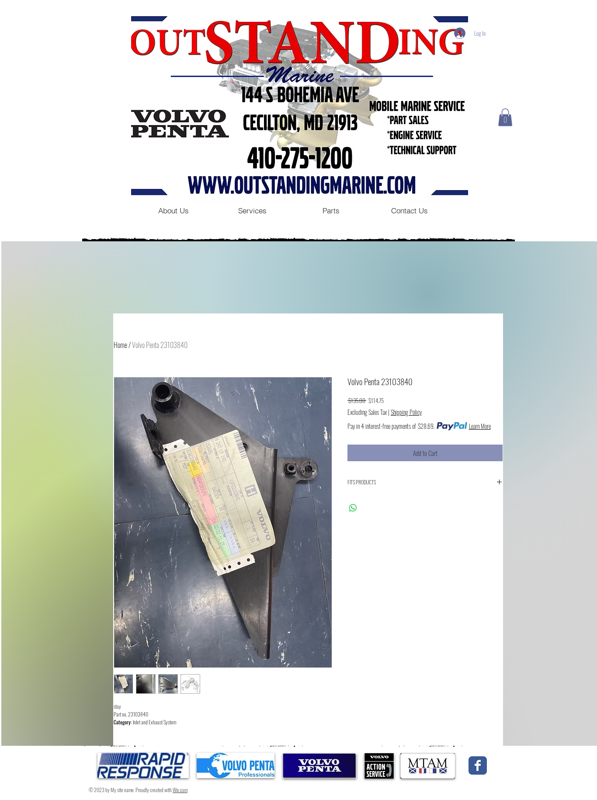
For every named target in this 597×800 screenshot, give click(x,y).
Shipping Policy (406, 412)
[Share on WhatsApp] (353, 508)
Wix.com (180, 789)
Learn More (480, 426)
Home (120, 345)
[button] (505, 117)
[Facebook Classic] (478, 765)
